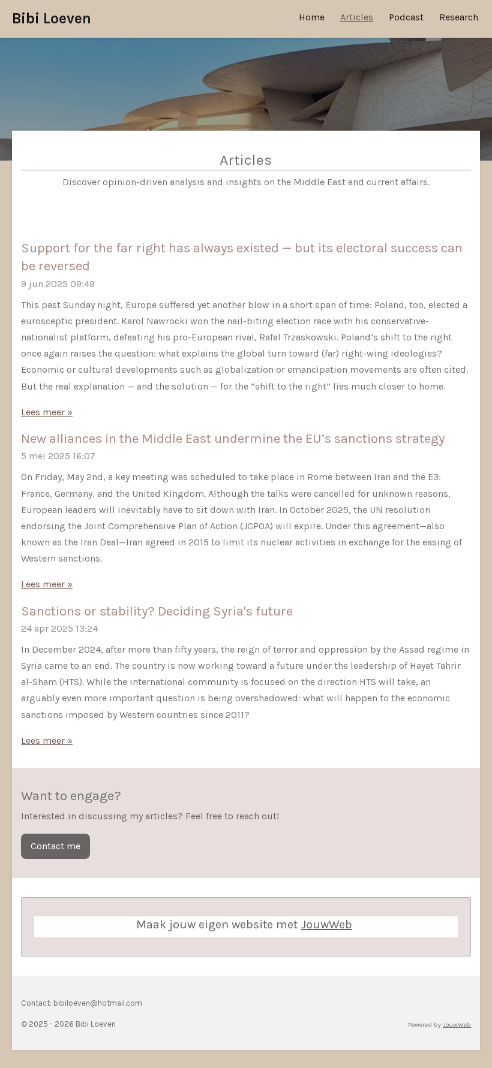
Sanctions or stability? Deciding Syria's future (157, 611)
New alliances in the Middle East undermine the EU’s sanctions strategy (233, 438)
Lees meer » (47, 412)
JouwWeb (326, 924)
